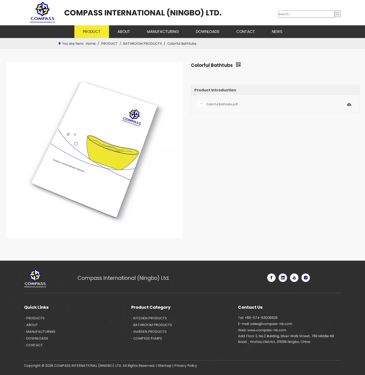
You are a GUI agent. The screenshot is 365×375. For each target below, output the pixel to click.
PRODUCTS (35, 318)
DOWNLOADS (37, 338)
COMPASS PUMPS (147, 338)
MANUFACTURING (40, 331)
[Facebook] (271, 277)
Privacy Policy (185, 365)
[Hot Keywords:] (338, 14)
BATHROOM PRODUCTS (152, 324)
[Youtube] (294, 277)
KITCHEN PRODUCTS (150, 318)
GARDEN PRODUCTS (149, 331)
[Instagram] (305, 277)
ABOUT (32, 324)
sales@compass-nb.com (271, 323)
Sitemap (165, 365)
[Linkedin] (283, 277)
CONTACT (34, 345)
